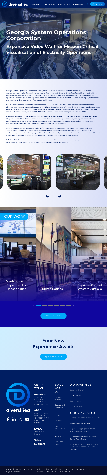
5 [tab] (62, 305)
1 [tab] (38, 305)
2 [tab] (44, 305)
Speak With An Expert (53, 357)
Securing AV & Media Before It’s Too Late (85, 418)
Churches (58, 421)
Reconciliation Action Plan (49, 472)
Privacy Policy (43, 469)
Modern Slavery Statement (80, 469)
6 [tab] (68, 305)
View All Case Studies (53, 316)
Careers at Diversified (77, 390)
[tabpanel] (18, 254)
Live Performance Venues (60, 428)
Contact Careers (76, 406)
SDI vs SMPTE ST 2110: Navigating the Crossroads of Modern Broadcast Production (84, 447)
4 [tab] (56, 305)
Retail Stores (59, 436)
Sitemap (66, 472)
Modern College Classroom (80, 423)
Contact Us (97, 4)
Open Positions (75, 401)
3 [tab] (50, 305)
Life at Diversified (76, 395)
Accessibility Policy (59, 469)
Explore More (7, 300)
